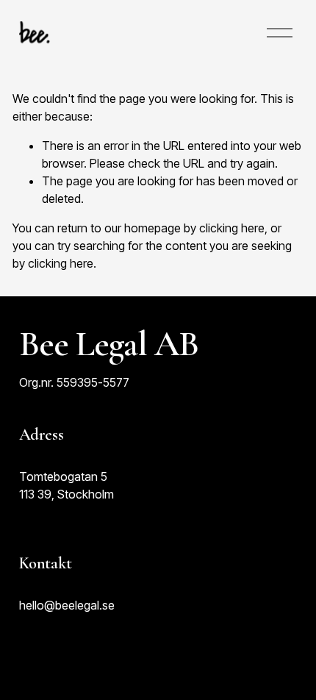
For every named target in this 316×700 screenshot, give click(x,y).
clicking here (232, 228)
